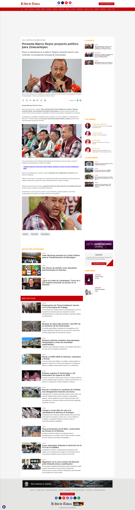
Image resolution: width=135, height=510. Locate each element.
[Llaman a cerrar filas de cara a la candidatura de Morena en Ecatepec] (31, 415)
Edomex (25, 234)
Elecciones (34, 234)
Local (26, 9)
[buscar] (113, 9)
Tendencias (79, 9)
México (38, 9)
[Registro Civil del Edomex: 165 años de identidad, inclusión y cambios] (89, 184)
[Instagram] (70, 2)
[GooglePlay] (78, 498)
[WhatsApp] (30, 100)
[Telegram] (34, 100)
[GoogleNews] (71, 498)
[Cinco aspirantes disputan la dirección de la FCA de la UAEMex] (31, 449)
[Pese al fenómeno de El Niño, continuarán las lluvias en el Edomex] (31, 433)
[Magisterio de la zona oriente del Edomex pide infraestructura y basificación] (31, 467)
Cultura (73, 9)
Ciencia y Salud (88, 9)
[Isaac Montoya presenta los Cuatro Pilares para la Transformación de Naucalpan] (31, 257)
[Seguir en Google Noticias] (80, 100)
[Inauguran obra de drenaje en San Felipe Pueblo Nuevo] (89, 163)
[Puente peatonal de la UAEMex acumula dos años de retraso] (89, 170)
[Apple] (75, 498)
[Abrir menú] (22, 9)
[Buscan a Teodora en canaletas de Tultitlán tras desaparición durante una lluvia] (31, 396)
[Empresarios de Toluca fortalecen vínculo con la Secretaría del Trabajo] (31, 310)
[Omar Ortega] (88, 142)
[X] (62, 2)
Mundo (43, 9)
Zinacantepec (45, 234)
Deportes (103, 9)
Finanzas (48, 9)
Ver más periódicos (106, 3)
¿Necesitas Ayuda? (67, 494)
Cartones (61, 9)
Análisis (55, 9)
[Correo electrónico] (37, 100)
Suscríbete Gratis (99, 263)
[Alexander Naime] (88, 134)
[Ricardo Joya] (88, 150)
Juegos (109, 9)
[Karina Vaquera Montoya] (88, 126)
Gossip (67, 9)
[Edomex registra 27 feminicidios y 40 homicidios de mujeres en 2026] (31, 377)
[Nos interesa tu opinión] (67, 484)
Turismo (96, 9)
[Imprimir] (45, 100)
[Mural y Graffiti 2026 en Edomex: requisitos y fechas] (31, 361)
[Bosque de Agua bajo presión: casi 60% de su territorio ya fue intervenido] (31, 328)
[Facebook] (58, 2)
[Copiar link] (41, 100)
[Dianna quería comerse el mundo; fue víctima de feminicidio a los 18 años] (89, 177)
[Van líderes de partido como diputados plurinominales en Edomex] (31, 270)
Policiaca (32, 9)
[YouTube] (66, 2)
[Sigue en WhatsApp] (77, 100)
